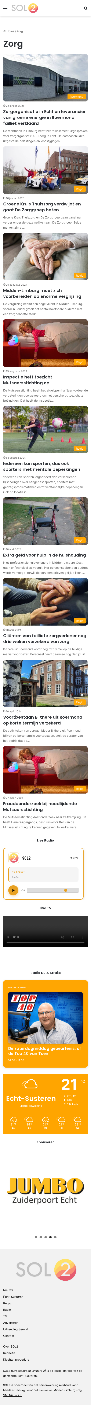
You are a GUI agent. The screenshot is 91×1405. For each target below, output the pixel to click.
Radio (7, 1309)
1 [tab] (36, 1237)
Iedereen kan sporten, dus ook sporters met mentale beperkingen (41, 466)
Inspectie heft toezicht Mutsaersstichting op (27, 380)
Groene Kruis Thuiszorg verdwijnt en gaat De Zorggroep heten (42, 207)
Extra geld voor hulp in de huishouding (44, 555)
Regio (7, 1303)
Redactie (9, 1353)
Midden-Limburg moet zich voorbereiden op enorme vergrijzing (42, 293)
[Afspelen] (13, 890)
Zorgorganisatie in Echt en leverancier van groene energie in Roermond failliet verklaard (44, 117)
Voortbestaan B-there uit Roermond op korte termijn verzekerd (42, 720)
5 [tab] (55, 1237)
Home (10, 31)
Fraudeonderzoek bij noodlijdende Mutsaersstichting (40, 806)
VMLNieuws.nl (12, 1395)
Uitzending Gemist (15, 1329)
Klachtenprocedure (16, 1359)
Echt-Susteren (13, 1296)
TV (5, 1316)
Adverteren (10, 1322)
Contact (8, 1335)
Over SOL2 (10, 1346)
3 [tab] (45, 1237)
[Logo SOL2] (24, 8)
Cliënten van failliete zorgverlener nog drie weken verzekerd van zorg (44, 639)
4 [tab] (50, 1237)
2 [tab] (41, 1237)
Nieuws (8, 1290)
